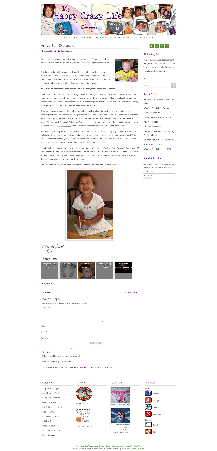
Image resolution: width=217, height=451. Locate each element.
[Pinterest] (162, 46)
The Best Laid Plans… (153, 126)
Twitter (156, 407)
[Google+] (167, 46)
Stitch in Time (48, 421)
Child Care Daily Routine (105, 265)
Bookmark (48, 283)
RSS (155, 432)
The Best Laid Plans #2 (153, 122)
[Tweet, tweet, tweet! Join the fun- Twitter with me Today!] (148, 409)
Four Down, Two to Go (153, 144)
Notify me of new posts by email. (57, 361)
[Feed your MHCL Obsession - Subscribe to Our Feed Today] (148, 433)
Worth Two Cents (49, 435)
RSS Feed (84, 446)
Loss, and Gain (68, 263)
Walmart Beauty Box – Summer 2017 (159, 139)
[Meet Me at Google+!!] (148, 402)
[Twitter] (157, 46)
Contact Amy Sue (123, 446)
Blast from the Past (50, 393)
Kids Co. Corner (66, 51)
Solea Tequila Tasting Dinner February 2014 (123, 265)
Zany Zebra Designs (121, 432)
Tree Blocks (50, 292)
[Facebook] (152, 46)
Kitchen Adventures (50, 416)
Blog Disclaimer (135, 446)
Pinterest (157, 414)
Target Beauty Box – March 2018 (157, 117)
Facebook (157, 393)
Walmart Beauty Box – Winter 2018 (158, 108)
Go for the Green (49, 402)
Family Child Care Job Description (50, 265)
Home (78, 446)
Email (155, 425)
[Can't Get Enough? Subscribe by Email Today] (148, 426)
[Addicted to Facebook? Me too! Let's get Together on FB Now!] (148, 395)
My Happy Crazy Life (137, 448)
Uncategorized (48, 425)
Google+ (156, 400)
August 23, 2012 (50, 51)
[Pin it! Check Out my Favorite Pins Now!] (148, 416)
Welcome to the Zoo (51, 430)
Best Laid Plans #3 (152, 112)
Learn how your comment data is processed (93, 367)
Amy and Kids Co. (95, 446)
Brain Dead (130, 292)
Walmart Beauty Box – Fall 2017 (157, 149)
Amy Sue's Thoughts (51, 388)
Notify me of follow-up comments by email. (61, 356)
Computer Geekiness (51, 397)
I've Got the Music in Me (52, 407)
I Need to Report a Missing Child (87, 265)
